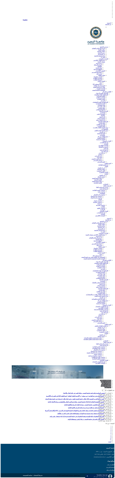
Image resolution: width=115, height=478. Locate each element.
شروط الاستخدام (38, 475)
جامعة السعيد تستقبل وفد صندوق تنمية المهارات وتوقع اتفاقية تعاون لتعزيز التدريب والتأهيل (80, 413)
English (25, 20)
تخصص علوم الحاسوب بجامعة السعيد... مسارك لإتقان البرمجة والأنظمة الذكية (84, 404)
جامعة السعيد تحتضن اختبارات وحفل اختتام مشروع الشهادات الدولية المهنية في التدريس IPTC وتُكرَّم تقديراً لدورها (74, 410)
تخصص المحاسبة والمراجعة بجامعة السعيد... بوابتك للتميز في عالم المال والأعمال (84, 393)
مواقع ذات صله (110, 470)
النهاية (109, 441)
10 (110, 439)
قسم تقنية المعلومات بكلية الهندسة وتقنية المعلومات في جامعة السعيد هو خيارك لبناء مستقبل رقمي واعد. (77, 416)
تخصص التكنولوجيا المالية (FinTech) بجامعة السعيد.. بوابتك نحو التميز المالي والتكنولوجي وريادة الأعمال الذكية (76, 402)
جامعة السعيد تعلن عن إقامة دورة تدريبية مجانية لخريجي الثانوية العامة (86, 407)
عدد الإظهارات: (110, 390)
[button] (99, 476)
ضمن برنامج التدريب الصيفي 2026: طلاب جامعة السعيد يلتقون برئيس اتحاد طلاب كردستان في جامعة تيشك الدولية (74, 399)
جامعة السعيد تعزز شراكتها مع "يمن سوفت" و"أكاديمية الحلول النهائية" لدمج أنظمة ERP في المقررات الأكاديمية (75, 396)
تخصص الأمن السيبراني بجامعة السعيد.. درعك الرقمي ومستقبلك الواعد (86, 419)
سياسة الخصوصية (27, 475)
